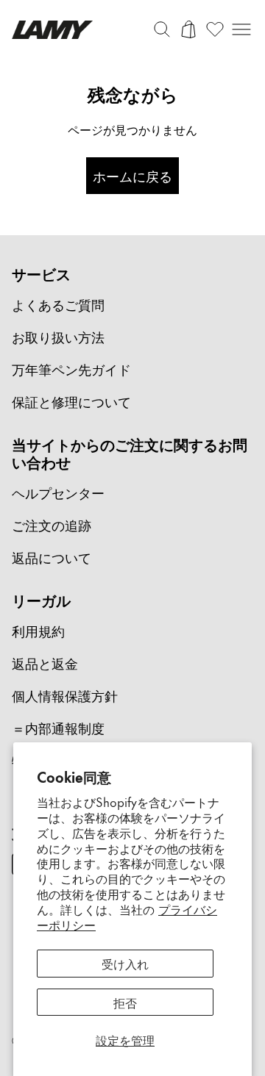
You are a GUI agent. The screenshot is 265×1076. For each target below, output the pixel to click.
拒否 (125, 1001)
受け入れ (125, 962)
